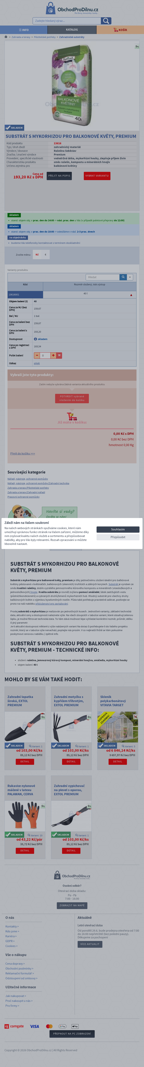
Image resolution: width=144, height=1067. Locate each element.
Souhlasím (118, 529)
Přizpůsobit (118, 537)
